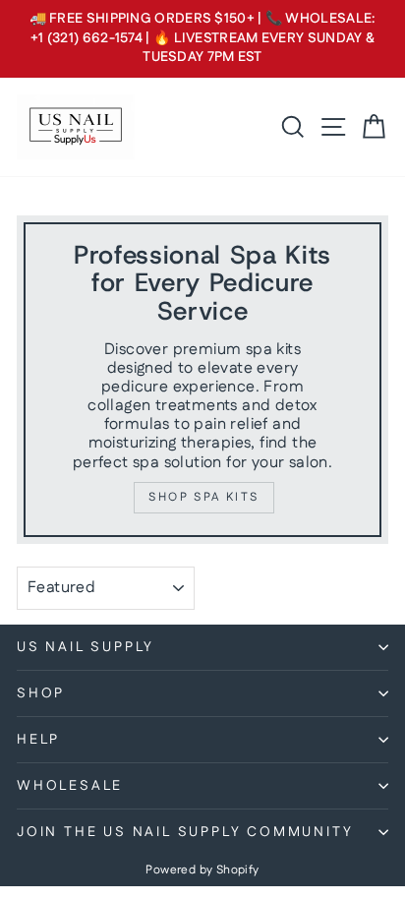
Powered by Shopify (202, 870)
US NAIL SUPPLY (85, 647)
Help (38, 740)
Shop (41, 693)
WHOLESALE (70, 786)
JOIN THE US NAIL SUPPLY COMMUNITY (185, 832)
